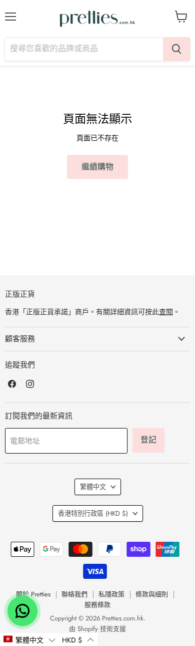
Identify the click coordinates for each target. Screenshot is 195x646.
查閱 (166, 312)
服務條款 (97, 604)
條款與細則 (152, 594)
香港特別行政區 (93, 513)
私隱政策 (111, 594)
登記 (148, 440)
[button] (29, 639)
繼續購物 (98, 166)
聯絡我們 (75, 594)
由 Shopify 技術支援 (97, 628)
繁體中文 (93, 487)
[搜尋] (176, 49)
